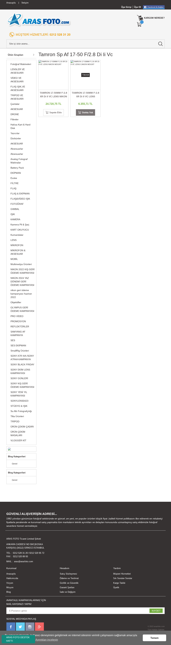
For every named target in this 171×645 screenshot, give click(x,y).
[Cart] (139, 24)
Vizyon (9, 583)
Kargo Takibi (119, 583)
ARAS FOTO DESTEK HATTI (18, 639)
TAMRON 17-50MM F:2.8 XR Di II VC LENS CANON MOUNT (85, 94)
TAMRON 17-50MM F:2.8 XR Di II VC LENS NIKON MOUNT (53, 94)
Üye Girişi (126, 7)
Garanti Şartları (67, 587)
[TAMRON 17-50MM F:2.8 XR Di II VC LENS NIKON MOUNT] (53, 75)
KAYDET (156, 611)
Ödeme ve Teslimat (69, 578)
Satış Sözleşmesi (68, 574)
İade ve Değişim (67, 592)
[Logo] (38, 19)
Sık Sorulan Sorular (122, 578)
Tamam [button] (154, 638)
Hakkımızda (12, 578)
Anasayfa (11, 574)
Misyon (9, 587)
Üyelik (116, 587)
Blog (8, 592)
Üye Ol (137, 7)
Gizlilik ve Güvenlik (69, 583)
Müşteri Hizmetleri (122, 574)
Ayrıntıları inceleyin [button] (46, 639)
